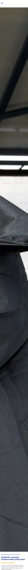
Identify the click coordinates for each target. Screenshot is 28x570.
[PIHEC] (15, 3)
